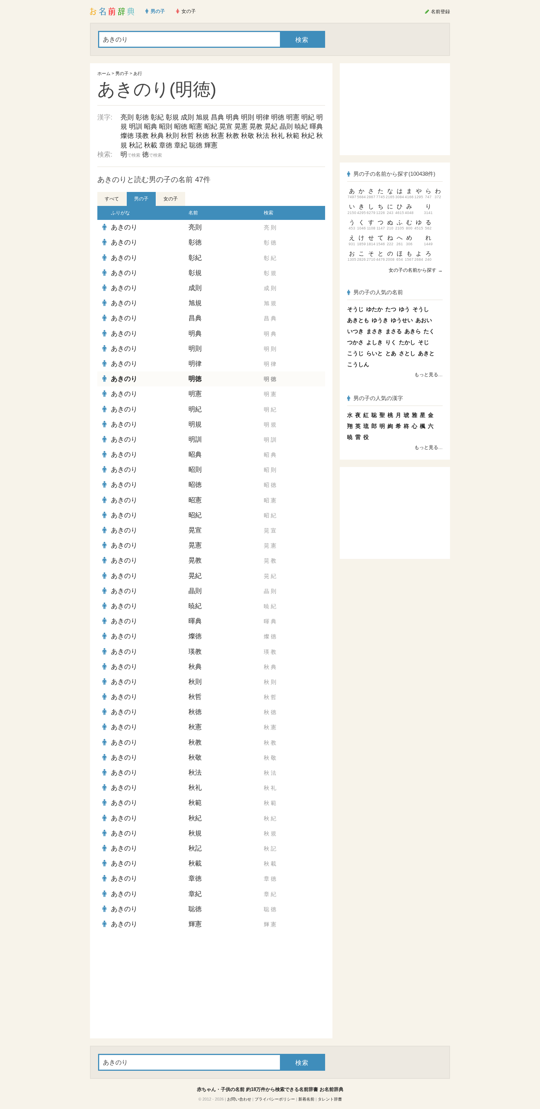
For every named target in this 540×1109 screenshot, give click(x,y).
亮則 (127, 117)
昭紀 (210, 126)
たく (429, 331)
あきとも (358, 320)
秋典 (157, 135)
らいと (374, 353)
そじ (423, 342)
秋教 (232, 135)
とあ (390, 353)
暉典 (316, 126)
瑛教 (142, 135)
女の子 (170, 199)
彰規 (172, 117)
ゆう (404, 309)
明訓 (135, 126)
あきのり (124, 227)
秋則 (172, 135)
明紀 (307, 117)
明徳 (277, 117)
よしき (374, 342)
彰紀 (157, 117)
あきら (412, 331)
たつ (390, 309)
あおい (423, 320)
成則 (187, 117)
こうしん (358, 364)
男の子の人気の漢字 (378, 398)
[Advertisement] (152, 985)
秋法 (262, 135)
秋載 (150, 145)
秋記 (135, 145)
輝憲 (210, 145)
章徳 (165, 145)
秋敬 (247, 135)
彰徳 (142, 117)
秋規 (195, 833)
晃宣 (226, 126)
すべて (112, 199)
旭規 (202, 117)
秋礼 (277, 135)
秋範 (292, 135)
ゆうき (380, 320)
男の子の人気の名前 (378, 292)
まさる (393, 331)
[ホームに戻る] (112, 11)
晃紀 (271, 126)
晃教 (256, 126)
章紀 (180, 145)
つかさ (355, 342)
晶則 (286, 126)
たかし (407, 342)
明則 (247, 117)
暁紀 (301, 126)
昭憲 (195, 126)
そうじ (355, 309)
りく (390, 342)
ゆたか (374, 309)
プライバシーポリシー (275, 1099)
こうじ (355, 353)
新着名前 (306, 1099)
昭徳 (180, 126)
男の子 (122, 73)
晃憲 (241, 126)
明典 (232, 117)
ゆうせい (402, 320)
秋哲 (187, 135)
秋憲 (217, 135)
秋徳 (202, 135)
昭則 (165, 126)
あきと (426, 353)
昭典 (150, 126)
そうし (421, 309)
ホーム (104, 73)
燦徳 (127, 135)
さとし (407, 353)
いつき (355, 331)
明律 (262, 117)
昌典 (217, 117)
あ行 (137, 73)
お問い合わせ (239, 1099)
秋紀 (307, 135)
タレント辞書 (330, 1099)
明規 (195, 424)
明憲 (292, 117)
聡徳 (195, 145)
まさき (374, 331)
